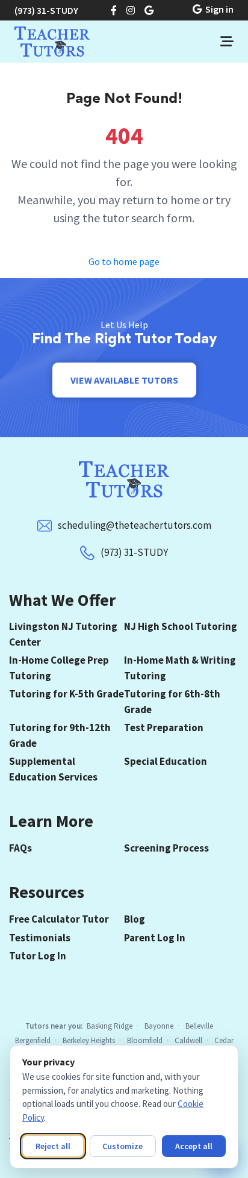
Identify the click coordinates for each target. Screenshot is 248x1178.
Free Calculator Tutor (59, 919)
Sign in (219, 9)
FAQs (20, 848)
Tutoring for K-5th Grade (66, 693)
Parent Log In (154, 937)
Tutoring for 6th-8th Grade (172, 701)
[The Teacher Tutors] (52, 41)
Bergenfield (33, 1040)
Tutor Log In (37, 955)
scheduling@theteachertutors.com (134, 525)
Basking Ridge (109, 1026)
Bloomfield (145, 1040)
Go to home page (124, 261)
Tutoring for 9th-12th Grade (60, 735)
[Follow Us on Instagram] (131, 10)
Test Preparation (163, 727)
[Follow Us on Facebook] (114, 10)
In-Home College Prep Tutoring (59, 667)
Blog (134, 919)
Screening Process (166, 848)
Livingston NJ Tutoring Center (63, 634)
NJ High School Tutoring (180, 626)
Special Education (165, 761)
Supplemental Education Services (53, 769)
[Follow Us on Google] (149, 10)
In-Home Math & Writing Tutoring (180, 667)
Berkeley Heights (89, 1040)
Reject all (53, 1146)
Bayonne (158, 1026)
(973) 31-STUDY (46, 10)
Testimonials (39, 937)
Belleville (199, 1026)
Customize (122, 1146)
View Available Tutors (124, 380)
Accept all (193, 1146)
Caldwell (188, 1040)
